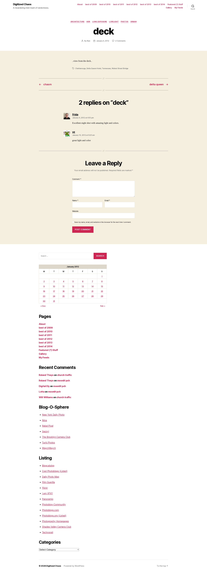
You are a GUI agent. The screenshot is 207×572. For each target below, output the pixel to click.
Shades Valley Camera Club (56, 526)
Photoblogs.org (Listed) (54, 515)
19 (73, 291)
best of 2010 (105, 4)
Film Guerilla (48, 482)
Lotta (41, 391)
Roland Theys (46, 375)
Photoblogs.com (50, 510)
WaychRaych (49, 448)
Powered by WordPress (74, 566)
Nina (44, 420)
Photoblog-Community (54, 504)
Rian (88, 41)
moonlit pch (63, 380)
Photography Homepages (55, 521)
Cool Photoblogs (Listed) (54, 471)
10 (54, 286)
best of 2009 (91, 4)
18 (63, 291)
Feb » (102, 306)
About (80, 4)
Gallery (169, 7)
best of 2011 (118, 4)
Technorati (47, 532)
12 (73, 286)
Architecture (77, 22)
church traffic (64, 375)
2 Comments (120, 41)
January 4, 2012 (102, 41)
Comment (76, 179)
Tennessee (106, 68)
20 (83, 291)
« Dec (43, 306)
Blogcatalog (48, 465)
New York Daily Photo (53, 414)
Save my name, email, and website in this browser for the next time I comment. (102, 222)
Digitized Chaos (22, 4)
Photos (124, 22)
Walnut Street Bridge (120, 68)
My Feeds (179, 7)
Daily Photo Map (50, 476)
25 (63, 296)
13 (83, 286)
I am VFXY (47, 493)
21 (92, 291)
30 (44, 301)
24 (54, 296)
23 (44, 296)
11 (63, 286)
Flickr (45, 488)
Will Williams (46, 397)
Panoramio (47, 499)
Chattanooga (80, 68)
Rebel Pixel (47, 425)
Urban (133, 22)
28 (92, 296)
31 (54, 301)
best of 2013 (145, 4)
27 (83, 296)
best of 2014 (159, 4)
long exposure (99, 22)
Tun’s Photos (48, 442)
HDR (88, 22)
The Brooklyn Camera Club (56, 437)
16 (44, 291)
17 (54, 291)
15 (102, 286)
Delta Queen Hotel (94, 68)
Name (75, 201)
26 (73, 296)
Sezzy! (45, 431)
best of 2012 (132, 4)
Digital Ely (44, 386)
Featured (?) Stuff (175, 4)
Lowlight (114, 22)
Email (107, 201)
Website (75, 211)
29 (102, 296)
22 (102, 291)
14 (92, 286)
